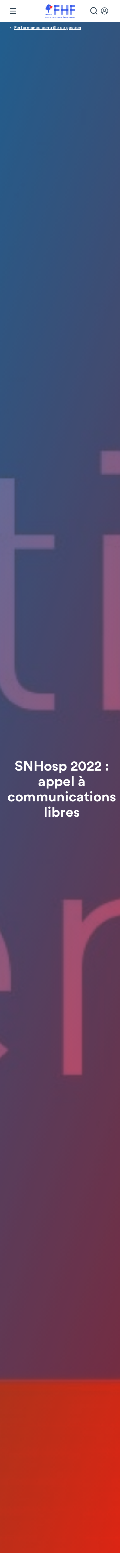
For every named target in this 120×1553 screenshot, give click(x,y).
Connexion (107, 11)
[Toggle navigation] (12, 11)
